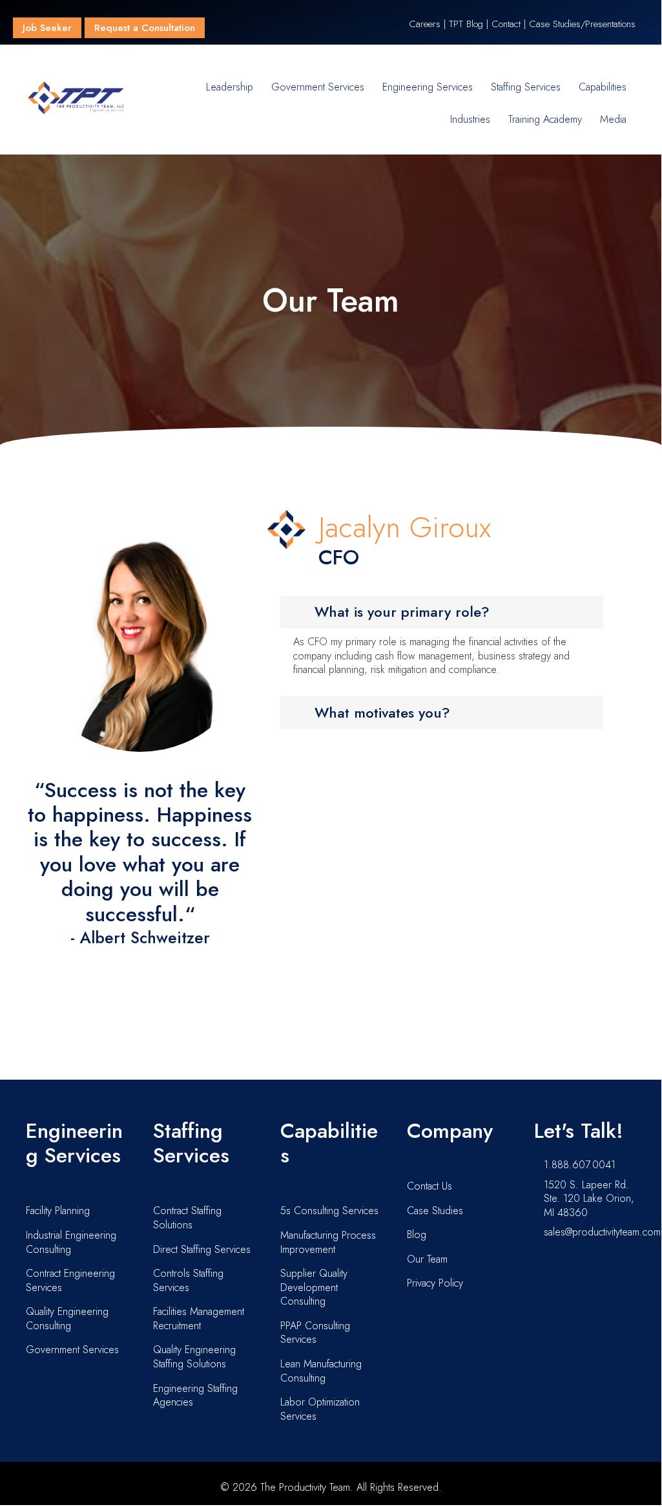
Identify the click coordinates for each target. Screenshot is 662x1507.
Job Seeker (47, 28)
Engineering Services (427, 87)
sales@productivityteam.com (602, 1231)
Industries (470, 119)
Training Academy (545, 119)
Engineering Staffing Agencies (195, 1395)
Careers (424, 24)
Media (613, 119)
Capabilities (602, 87)
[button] (442, 611)
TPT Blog (466, 24)
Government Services (317, 87)
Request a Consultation (144, 28)
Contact (506, 24)
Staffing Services (526, 87)
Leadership (229, 87)
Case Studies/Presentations (582, 24)
